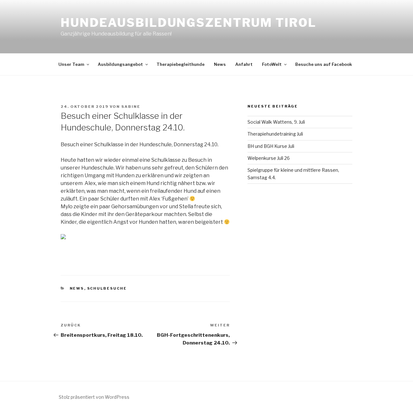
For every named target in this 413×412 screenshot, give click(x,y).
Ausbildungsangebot (120, 64)
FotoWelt (272, 64)
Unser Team (71, 64)
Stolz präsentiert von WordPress (94, 397)
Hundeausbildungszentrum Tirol (189, 22)
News (220, 64)
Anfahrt (244, 64)
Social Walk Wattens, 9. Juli (276, 122)
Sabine (130, 106)
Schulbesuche (107, 288)
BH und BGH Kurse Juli (270, 146)
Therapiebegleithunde (180, 64)
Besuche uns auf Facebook (323, 64)
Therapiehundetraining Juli (275, 134)
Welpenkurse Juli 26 (268, 158)
